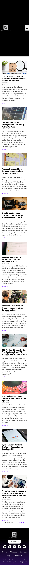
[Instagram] (9, 546)
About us (13, 552)
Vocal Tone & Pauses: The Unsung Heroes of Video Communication (13, 308)
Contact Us (18, 556)
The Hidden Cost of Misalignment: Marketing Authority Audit (13, 125)
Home (4, 552)
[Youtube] (24, 546)
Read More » (5, 103)
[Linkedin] (19, 546)
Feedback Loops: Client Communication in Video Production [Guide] (12, 171)
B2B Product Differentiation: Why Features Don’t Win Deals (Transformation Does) (14, 352)
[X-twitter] (14, 546)
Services (23, 552)
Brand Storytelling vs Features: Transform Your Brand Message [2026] (13, 215)
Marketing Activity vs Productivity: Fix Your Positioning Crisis (11, 259)
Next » (21, 523)
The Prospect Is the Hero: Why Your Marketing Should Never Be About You (14, 78)
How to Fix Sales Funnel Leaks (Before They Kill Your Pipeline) (14, 398)
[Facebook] (4, 546)
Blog (8, 556)
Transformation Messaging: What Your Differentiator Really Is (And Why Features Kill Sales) (14, 494)
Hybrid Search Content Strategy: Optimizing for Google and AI (12, 447)
